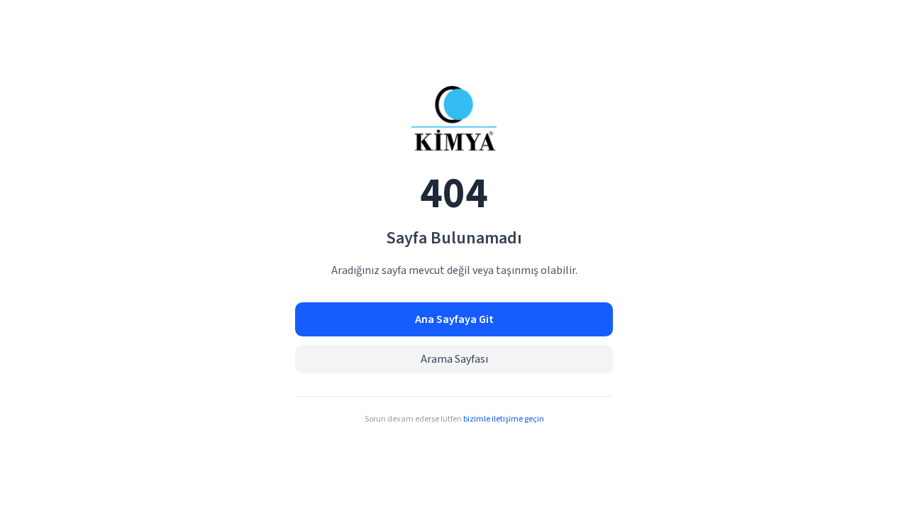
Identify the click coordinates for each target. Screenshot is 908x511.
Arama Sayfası (454, 359)
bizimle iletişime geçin (503, 419)
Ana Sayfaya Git (454, 319)
